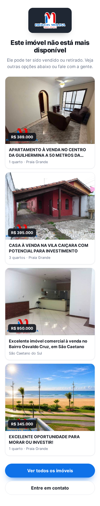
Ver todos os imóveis (50, 470)
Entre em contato (50, 488)
